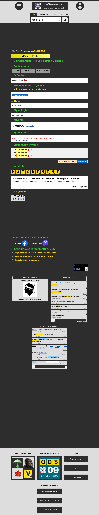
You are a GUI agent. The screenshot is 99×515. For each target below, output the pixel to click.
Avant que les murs (52, 362)
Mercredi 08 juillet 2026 (53, 329)
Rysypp (34, 329)
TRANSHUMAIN (61, 301)
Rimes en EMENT (18, 105)
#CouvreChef (63, 283)
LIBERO (39, 334)
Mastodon (55, 500)
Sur (16, 243)
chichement (16, 140)
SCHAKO (54, 285)
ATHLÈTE (66, 289)
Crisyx (34, 346)
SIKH (58, 306)
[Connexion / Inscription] (80, 6)
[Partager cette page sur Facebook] (75, 269)
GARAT (61, 315)
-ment (23, 115)
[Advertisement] (49, 35)
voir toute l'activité (81, 321)
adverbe (31, 126)
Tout (81, 303)
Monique (68, 311)
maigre (16, 115)
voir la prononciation (20, 95)
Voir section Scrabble (51, 60)
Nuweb (54, 510)
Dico (17, 51)
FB (49, 500)
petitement (24, 140)
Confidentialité (76, 477)
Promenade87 (43, 352)
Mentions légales (76, 459)
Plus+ (84, 287)
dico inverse (82, 162)
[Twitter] (78, 269)
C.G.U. (76, 468)
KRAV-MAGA (67, 296)
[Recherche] (65, 19)
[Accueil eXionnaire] (13, 51)
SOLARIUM (36, 341)
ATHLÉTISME (56, 292)
